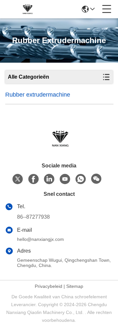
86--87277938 (33, 217)
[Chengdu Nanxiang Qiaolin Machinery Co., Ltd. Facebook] (33, 179)
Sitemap (74, 286)
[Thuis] (59, 146)
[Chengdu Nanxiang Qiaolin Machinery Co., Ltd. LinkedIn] (49, 179)
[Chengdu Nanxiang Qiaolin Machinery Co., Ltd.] (27, 9)
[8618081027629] (81, 179)
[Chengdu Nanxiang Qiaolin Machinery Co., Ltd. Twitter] (18, 179)
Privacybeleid (48, 286)
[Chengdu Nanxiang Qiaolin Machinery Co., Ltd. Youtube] (65, 179)
